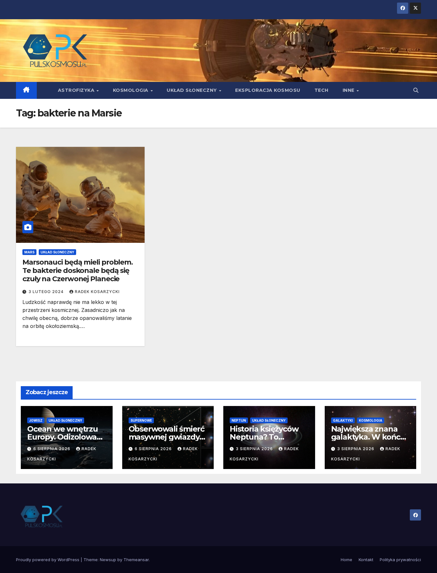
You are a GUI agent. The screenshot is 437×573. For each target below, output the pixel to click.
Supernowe (141, 420)
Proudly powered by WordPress (48, 559)
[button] (415, 90)
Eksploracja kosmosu (267, 90)
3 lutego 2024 (46, 291)
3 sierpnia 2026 (255, 448)
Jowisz (36, 420)
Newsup (108, 559)
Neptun (239, 420)
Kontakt (366, 559)
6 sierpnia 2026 (52, 448)
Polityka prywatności (400, 559)
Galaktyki (343, 420)
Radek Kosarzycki (97, 291)
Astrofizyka (77, 90)
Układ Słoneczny (192, 90)
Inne (349, 90)
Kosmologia (131, 90)
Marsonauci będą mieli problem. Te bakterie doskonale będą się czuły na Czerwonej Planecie (77, 270)
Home (346, 559)
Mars (29, 252)
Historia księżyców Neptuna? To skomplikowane (264, 437)
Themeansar (136, 559)
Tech (321, 90)
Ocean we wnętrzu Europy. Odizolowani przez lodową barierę (66, 437)
